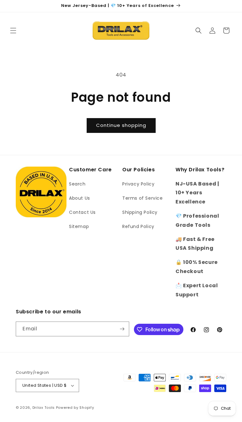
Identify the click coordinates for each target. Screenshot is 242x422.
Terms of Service (142, 198)
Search (77, 184)
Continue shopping (121, 125)
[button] (13, 30)
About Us (79, 198)
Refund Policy (138, 226)
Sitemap (79, 226)
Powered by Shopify (75, 407)
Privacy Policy (138, 184)
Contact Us (82, 212)
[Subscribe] (122, 329)
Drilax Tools (43, 407)
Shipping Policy (140, 212)
